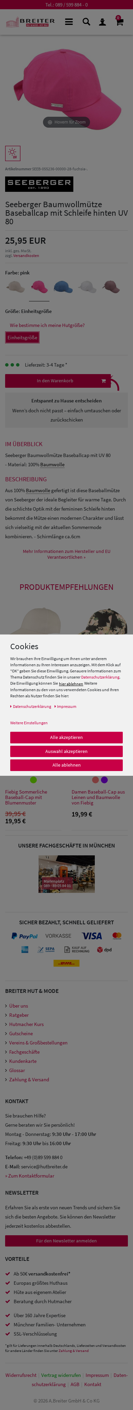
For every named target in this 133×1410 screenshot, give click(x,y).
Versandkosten (26, 255)
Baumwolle (52, 464)
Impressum (97, 1375)
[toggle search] (85, 21)
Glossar (17, 1070)
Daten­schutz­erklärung (32, 706)
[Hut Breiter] (30, 22)
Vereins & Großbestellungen (38, 1042)
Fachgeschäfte (24, 1052)
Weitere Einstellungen (29, 722)
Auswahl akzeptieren (66, 751)
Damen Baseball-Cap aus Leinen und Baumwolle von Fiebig (98, 797)
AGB (75, 1384)
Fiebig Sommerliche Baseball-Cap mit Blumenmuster (26, 797)
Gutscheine (21, 1033)
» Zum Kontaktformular (29, 1175)
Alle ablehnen (67, 765)
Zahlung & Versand (29, 1079)
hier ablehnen (71, 683)
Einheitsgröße (22, 337)
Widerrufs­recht (20, 1375)
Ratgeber (19, 1015)
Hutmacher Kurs (26, 1024)
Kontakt (92, 1384)
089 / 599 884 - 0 (71, 4)
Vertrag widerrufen (61, 1375)
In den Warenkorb (55, 381)
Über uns (18, 1005)
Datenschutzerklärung (100, 677)
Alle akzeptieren (66, 737)
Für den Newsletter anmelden (66, 1241)
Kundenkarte (22, 1061)
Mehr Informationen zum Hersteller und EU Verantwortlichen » (66, 554)
